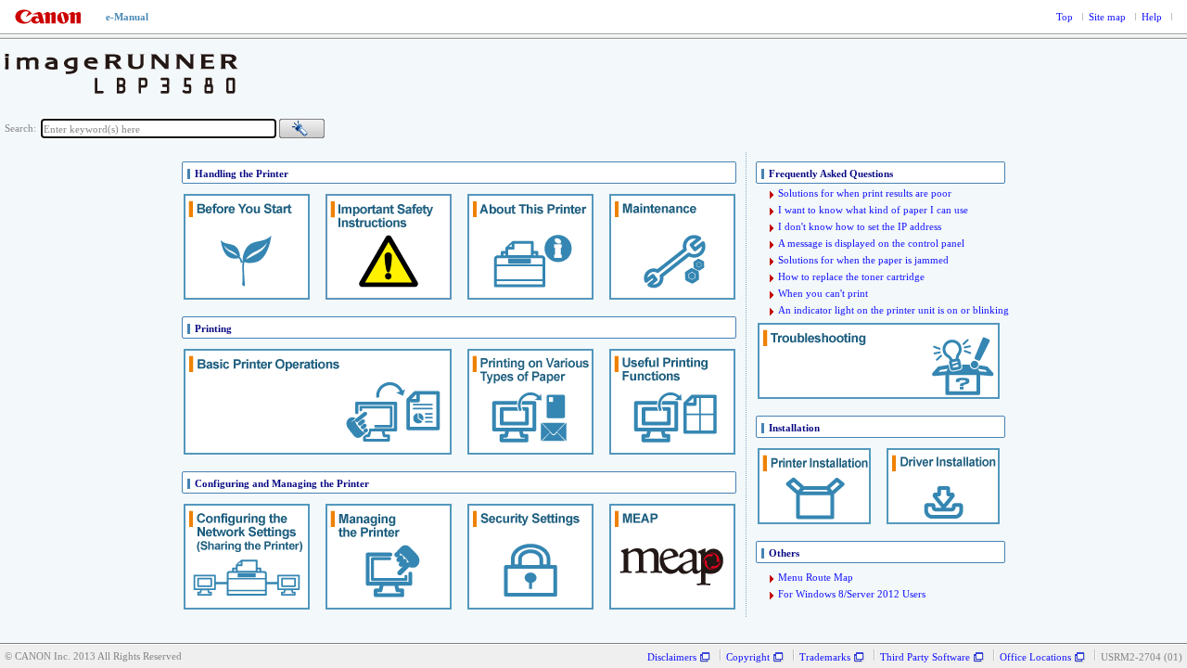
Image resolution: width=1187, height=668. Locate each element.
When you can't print (823, 294)
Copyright (748, 657)
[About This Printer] (530, 247)
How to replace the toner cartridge (851, 277)
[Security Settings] (530, 557)
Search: (20, 128)
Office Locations (1035, 657)
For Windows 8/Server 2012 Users (851, 594)
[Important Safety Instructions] (388, 247)
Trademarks (824, 657)
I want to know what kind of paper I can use (873, 210)
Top (1064, 17)
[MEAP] (672, 557)
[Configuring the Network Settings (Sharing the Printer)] (247, 557)
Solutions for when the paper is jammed (863, 260)
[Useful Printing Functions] (672, 402)
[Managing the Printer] (388, 557)
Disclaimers (671, 657)
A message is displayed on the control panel (871, 243)
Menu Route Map (815, 577)
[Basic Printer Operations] (317, 402)
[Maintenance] (672, 247)
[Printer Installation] (814, 487)
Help (1152, 17)
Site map (1107, 17)
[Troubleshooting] (879, 362)
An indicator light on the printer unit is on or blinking (893, 310)
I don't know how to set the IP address (859, 227)
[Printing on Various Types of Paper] (530, 402)
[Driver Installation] (943, 487)
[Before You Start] (247, 247)
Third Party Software (925, 657)
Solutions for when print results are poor (864, 193)
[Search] (302, 128)
